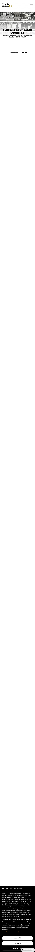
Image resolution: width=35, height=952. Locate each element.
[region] (17, 919)
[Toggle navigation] (31, 4)
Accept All (17, 938)
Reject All (17, 943)
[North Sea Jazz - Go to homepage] (7, 4)
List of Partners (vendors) (10, 932)
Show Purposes (17, 948)
